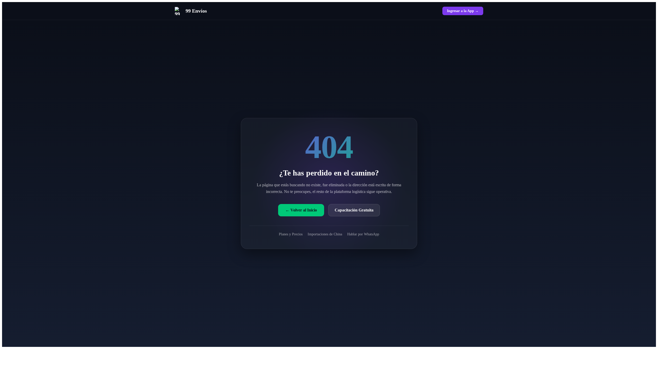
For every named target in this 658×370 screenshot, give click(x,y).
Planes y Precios (291, 234)
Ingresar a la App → (463, 11)
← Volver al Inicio (301, 210)
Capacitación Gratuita (354, 210)
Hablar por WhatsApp (363, 234)
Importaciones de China (325, 234)
